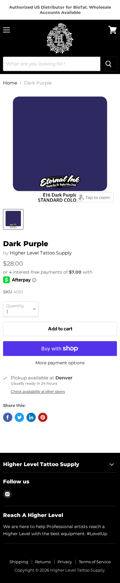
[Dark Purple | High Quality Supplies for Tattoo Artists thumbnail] (13, 219)
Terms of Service (95, 561)
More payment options (60, 362)
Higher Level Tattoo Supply (41, 253)
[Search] (108, 64)
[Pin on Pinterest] (42, 417)
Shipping (19, 561)
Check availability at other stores (38, 392)
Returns (43, 561)
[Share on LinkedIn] (31, 417)
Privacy (65, 561)
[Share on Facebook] (7, 417)
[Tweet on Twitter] (19, 417)
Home (10, 82)
